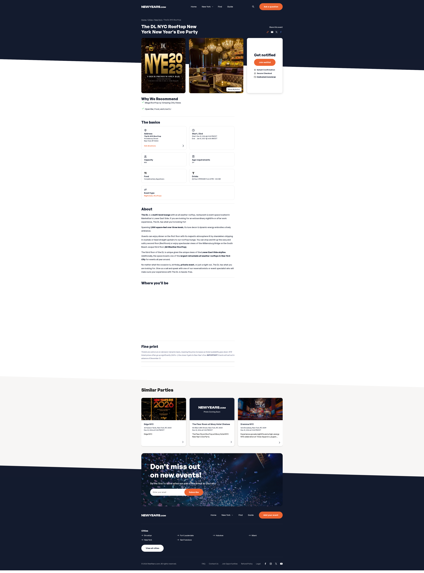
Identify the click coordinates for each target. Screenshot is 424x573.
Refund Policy (247, 564)
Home (194, 6)
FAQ (203, 564)
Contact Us (213, 564)
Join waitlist (265, 62)
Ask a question (271, 6)
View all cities (152, 548)
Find (220, 6)
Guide (230, 6)
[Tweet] (276, 32)
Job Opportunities (230, 564)
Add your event (270, 515)
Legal (258, 564)
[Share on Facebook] (281, 32)
